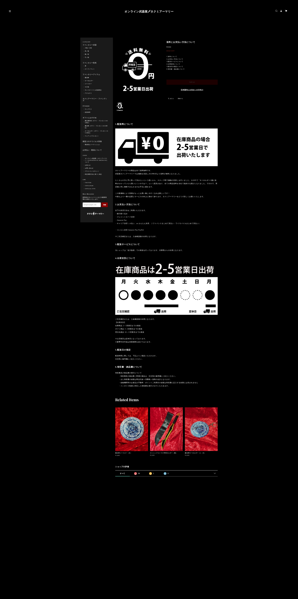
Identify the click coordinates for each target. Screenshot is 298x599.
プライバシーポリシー (92, 171)
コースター (88, 84)
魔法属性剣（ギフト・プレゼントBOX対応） (96, 122)
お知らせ (88, 165)
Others (86, 106)
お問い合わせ (89, 168)
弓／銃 (87, 57)
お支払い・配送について (92, 150)
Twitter (88, 183)
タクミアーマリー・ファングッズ (95, 100)
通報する (180, 99)
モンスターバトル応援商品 (93, 90)
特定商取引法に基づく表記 (93, 174)
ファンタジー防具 (90, 63)
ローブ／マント (90, 69)
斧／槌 (87, 51)
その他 (87, 87)
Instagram (89, 186)
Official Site (90, 189)
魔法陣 (87, 78)
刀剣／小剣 (88, 48)
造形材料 (87, 112)
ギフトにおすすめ (90, 118)
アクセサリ (88, 93)
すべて (122, 473)
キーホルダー (89, 81)
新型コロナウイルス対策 (92, 142)
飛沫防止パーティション (92, 145)
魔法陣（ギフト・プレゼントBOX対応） (96, 127)
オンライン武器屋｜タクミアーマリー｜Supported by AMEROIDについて (96, 160)
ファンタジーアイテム (91, 75)
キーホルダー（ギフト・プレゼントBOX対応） (96, 132)
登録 (104, 205)
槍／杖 (87, 54)
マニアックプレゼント (92, 136)
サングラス (88, 109)
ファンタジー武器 (90, 45)
